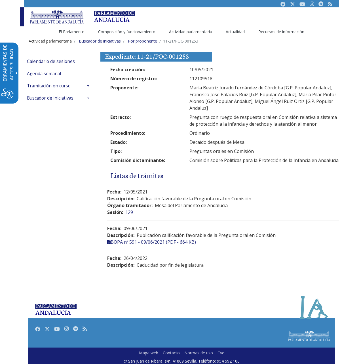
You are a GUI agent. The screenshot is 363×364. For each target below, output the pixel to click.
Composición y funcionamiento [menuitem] (126, 31)
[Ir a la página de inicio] (56, 16)
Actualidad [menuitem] (235, 31)
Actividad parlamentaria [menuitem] (190, 31)
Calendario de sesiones (51, 61)
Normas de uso (198, 352)
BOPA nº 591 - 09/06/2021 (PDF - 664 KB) (153, 242)
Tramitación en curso (49, 86)
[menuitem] (59, 61)
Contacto (171, 352)
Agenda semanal (44, 74)
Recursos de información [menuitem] (281, 31)
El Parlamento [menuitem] (72, 31)
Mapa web (148, 352)
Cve (221, 352)
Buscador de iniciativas (50, 98)
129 (129, 212)
